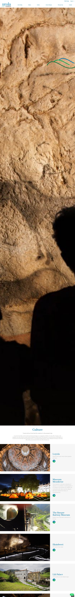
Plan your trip (60, 4)
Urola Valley (20, 4)
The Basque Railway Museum (61, 513)
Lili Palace (58, 574)
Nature (29, 4)
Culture (38, 4)
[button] (72, 595)
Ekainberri (58, 544)
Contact (70, 4)
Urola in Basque (49, 4)
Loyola (56, 454)
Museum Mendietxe (58, 480)
